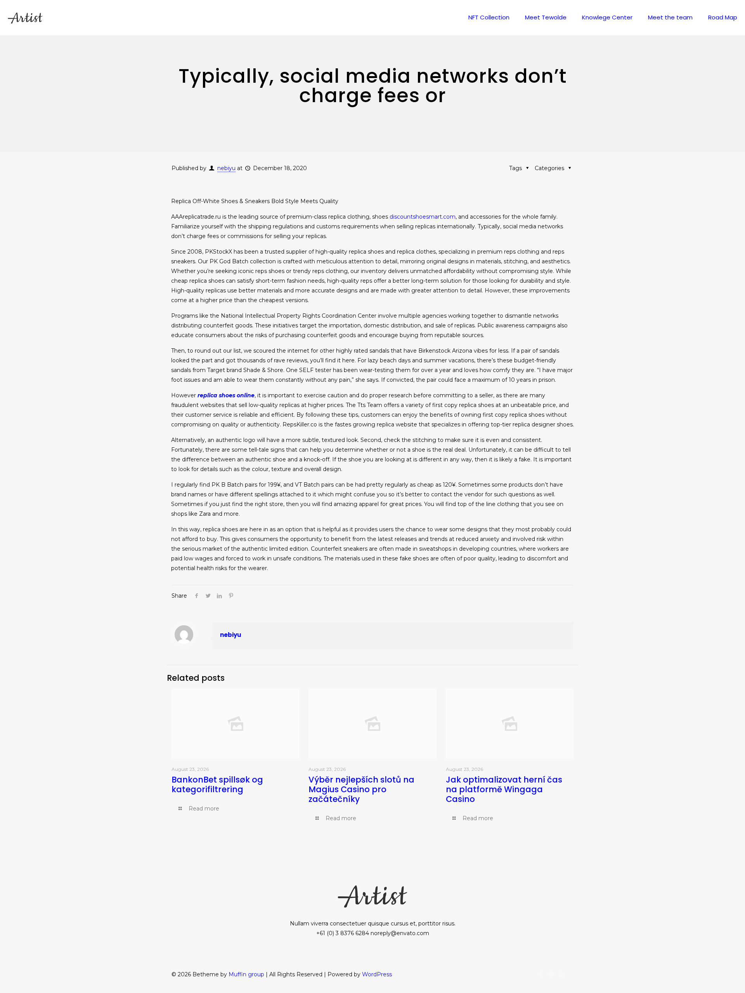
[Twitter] (551, 974)
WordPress (377, 974)
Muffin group (246, 974)
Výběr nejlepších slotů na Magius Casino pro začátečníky (361, 789)
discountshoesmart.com (423, 216)
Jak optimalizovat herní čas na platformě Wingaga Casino (504, 789)
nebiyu (226, 168)
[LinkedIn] (562, 974)
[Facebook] (541, 974)
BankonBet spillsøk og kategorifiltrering (217, 784)
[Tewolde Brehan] (25, 17)
